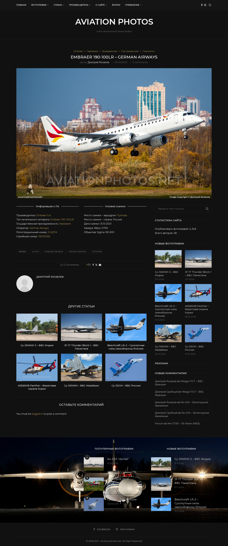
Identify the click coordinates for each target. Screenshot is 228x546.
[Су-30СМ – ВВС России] (126, 367)
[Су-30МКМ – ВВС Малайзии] (81, 367)
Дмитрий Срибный (166, 391)
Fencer (159, 423)
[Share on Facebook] (93, 264)
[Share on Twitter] (96, 264)
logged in (37, 413)
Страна (58, 5)
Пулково (122, 215)
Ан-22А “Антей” (118, 459)
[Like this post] (89, 264)
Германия (65, 223)
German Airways (39, 228)
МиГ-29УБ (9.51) (118, 479)
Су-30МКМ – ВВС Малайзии (81, 385)
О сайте (100, 5)
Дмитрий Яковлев (98, 62)
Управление (132, 5)
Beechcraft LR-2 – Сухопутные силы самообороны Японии (126, 347)
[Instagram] (205, 5)
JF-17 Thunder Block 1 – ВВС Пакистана (81, 347)
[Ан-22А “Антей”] (94, 464)
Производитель (78, 5)
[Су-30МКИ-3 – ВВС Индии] (37, 327)
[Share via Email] (100, 264)
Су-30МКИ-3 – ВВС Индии (37, 345)
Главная (21, 5)
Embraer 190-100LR (62, 219)
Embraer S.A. (43, 215)
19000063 (44, 236)
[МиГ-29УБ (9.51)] (94, 484)
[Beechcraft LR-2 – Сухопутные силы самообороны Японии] (126, 327)
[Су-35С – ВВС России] (94, 504)
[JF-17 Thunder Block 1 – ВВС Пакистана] (81, 327)
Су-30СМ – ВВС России (126, 385)
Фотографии (38, 5)
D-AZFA (52, 232)
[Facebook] (201, 5)
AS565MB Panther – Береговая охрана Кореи (37, 387)
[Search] (210, 5)
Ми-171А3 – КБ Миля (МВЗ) (183, 423)
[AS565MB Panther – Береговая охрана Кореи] (37, 367)
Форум (116, 5)
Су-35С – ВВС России (122, 499)
